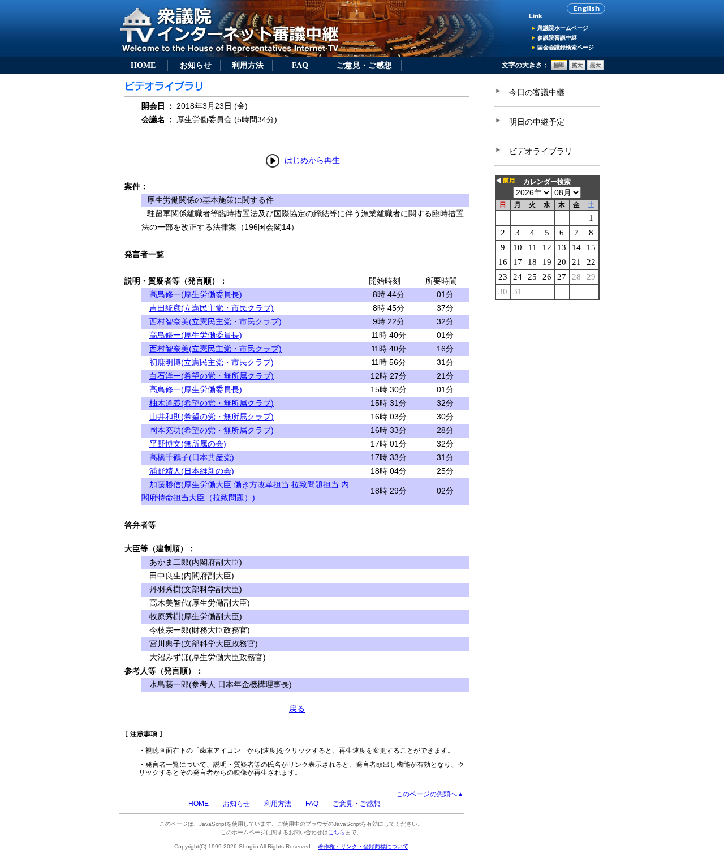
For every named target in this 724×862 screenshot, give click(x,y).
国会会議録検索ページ (565, 47)
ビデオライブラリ (540, 151)
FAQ (300, 65)
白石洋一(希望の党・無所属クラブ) (211, 375)
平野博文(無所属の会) (187, 443)
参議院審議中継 (557, 38)
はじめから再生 (312, 160)
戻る (297, 708)
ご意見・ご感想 (364, 65)
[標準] (559, 68)
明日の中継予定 (536, 121)
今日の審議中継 (536, 92)
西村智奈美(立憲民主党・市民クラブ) (215, 321)
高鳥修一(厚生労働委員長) (195, 294)
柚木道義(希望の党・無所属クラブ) (211, 403)
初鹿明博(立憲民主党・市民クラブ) (211, 362)
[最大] (595, 68)
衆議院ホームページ (562, 28)
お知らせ (196, 65)
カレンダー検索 (547, 182)
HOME (143, 65)
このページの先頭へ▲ (430, 794)
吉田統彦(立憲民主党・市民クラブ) (211, 307)
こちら (336, 832)
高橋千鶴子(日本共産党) (191, 457)
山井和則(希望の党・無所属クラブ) (211, 416)
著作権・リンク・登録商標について (363, 846)
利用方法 (248, 65)
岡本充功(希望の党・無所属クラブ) (211, 430)
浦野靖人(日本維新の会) (191, 470)
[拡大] (577, 68)
